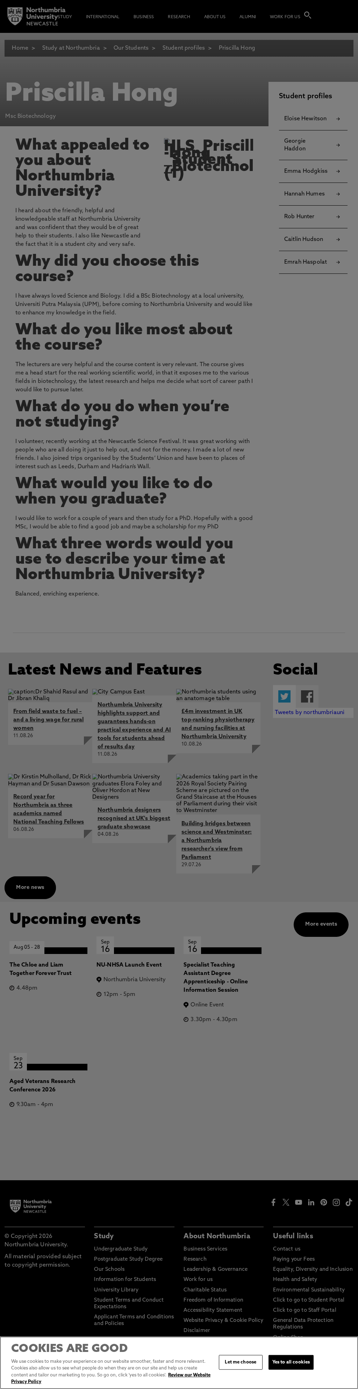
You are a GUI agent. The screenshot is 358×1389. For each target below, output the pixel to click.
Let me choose (240, 1362)
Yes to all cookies (291, 1362)
